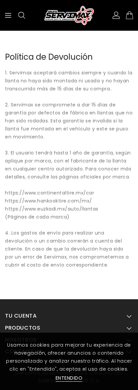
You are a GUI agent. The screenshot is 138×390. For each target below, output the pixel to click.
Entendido (69, 378)
